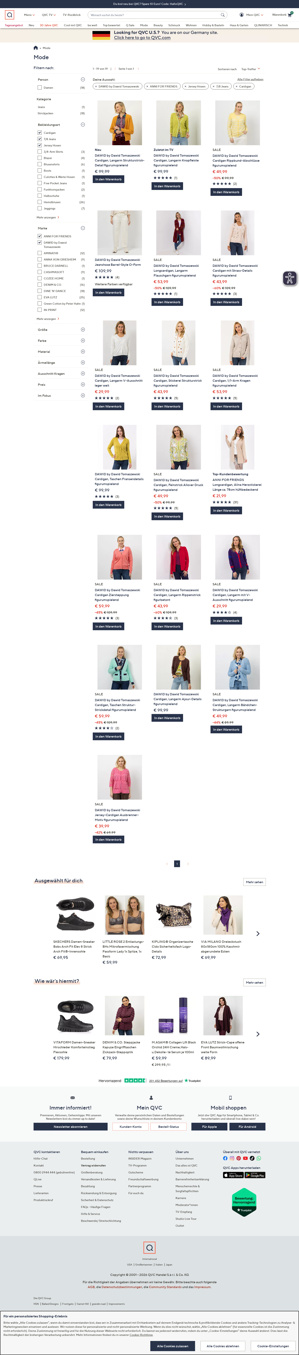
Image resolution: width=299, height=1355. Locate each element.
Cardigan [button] (245, 86)
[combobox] (153, 15)
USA (129, 1264)
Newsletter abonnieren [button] (70, 1127)
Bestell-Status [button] (168, 1127)
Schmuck (174, 25)
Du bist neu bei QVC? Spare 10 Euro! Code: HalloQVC (148, 3)
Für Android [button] (247, 1127)
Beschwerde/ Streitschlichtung (101, 1220)
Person (43, 79)
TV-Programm (137, 1165)
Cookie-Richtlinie (141, 1334)
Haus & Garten (239, 25)
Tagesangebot (14, 25)
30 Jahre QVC (49, 25)
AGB (91, 1287)
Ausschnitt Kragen (51, 374)
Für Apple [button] (209, 1127)
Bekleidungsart (49, 125)
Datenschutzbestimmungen (121, 1287)
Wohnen (191, 25)
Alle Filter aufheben (250, 79)
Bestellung (88, 1158)
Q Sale (130, 25)
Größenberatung (92, 1172)
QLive (37, 1179)
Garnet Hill (83, 1303)
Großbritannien (143, 1264)
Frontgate (68, 1303)
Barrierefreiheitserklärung (192, 1179)
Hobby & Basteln (213, 25)
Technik (283, 25)
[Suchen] (223, 15)
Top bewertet (111, 25)
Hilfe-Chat (41, 1158)
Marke (42, 228)
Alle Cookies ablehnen (223, 1346)
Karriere (181, 1198)
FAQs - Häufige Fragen (95, 1207)
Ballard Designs (50, 1303)
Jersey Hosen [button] (196, 86)
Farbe (42, 341)
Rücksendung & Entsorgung (99, 1193)
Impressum (202, 1287)
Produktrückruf (43, 1200)
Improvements (117, 1303)
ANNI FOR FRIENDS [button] (163, 86)
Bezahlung (88, 1186)
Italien (159, 1264)
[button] (247, 15)
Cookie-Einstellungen (273, 1346)
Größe (42, 330)
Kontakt (39, 1165)
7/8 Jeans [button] (222, 86)
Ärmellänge (46, 363)
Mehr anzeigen (47, 217)
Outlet (180, 1225)
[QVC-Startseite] (36, 48)
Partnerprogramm (139, 1186)
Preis (41, 385)
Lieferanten (41, 1193)
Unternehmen (185, 1158)
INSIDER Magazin (140, 1158)
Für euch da (135, 1193)
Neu (31, 25)
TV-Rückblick (72, 14)
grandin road (99, 1303)
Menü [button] (28, 14)
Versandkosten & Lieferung (98, 1179)
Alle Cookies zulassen (172, 1346)
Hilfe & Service (90, 1213)
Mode (144, 25)
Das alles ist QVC (187, 1165)
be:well (92, 25)
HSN (36, 1303)
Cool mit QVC (73, 25)
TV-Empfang (184, 1211)
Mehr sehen (254, 882)
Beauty (158, 25)
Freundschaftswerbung (143, 1179)
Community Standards (165, 1287)
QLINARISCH (263, 25)
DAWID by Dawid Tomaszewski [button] (118, 86)
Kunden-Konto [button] (131, 1127)
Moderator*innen (187, 1205)
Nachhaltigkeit (185, 1172)
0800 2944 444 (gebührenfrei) (54, 1172)
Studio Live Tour (186, 1218)
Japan (169, 1264)
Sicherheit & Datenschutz (97, 1200)
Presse (38, 1186)
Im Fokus (44, 396)
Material (44, 352)
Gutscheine (135, 1172)
